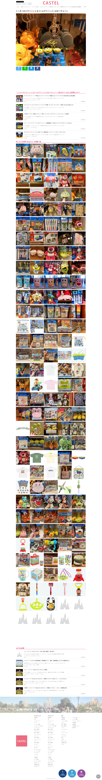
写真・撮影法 (36, 737)
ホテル (62, 739)
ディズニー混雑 (37, 724)
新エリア (36, 747)
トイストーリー (27, 655)
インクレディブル (33, 127)
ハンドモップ (27, 127)
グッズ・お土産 (37, 751)
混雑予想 (63, 719)
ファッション (36, 746)
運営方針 (74, 727)
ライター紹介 (74, 717)
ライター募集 (74, 719)
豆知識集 (36, 757)
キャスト (36, 744)
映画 (62, 737)
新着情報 (36, 717)
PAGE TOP (98, 776)
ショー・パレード (37, 734)
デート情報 (36, 759)
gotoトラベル (36, 762)
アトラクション (37, 727)
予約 (34, 664)
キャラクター (33, 655)
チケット (36, 722)
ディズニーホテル (37, 749)
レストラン (63, 734)
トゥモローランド (27, 118)
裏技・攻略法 (36, 729)
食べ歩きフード (37, 766)
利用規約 (74, 724)
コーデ (62, 727)
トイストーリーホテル (28, 664)
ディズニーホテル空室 (38, 725)
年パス (62, 744)
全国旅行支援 (36, 764)
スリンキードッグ (27, 136)
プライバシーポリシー (76, 720)
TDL (35, 719)
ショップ (36, 754)
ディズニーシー (37, 720)
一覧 (38, 655)
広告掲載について (75, 725)
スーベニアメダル (37, 761)
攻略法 (38, 664)
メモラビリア (34, 136)
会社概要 (74, 722)
